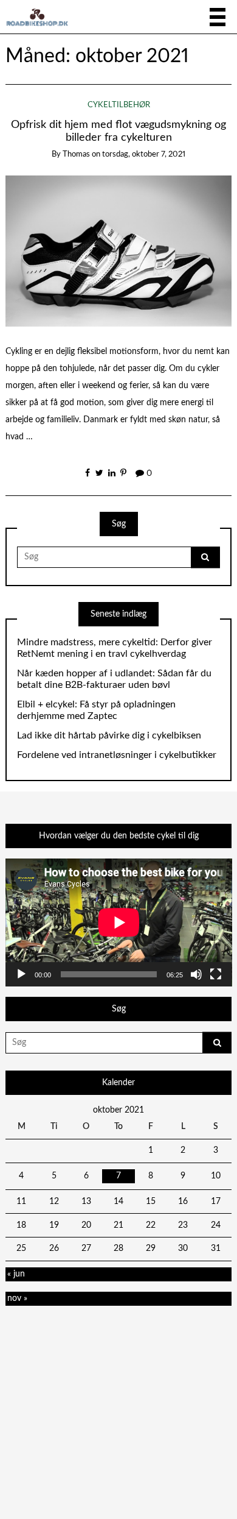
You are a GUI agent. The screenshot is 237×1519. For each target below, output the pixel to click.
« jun (16, 1274)
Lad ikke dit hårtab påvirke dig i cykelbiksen (109, 735)
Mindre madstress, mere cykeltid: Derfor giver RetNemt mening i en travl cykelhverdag (114, 648)
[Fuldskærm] (216, 974)
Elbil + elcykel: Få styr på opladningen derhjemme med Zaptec (96, 710)
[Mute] (196, 974)
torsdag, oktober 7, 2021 (143, 154)
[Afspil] (21, 974)
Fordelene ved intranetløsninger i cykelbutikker (116, 755)
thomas (76, 154)
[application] (118, 922)
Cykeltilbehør (119, 105)
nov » (17, 1298)
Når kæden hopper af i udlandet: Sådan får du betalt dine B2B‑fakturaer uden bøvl (114, 679)
